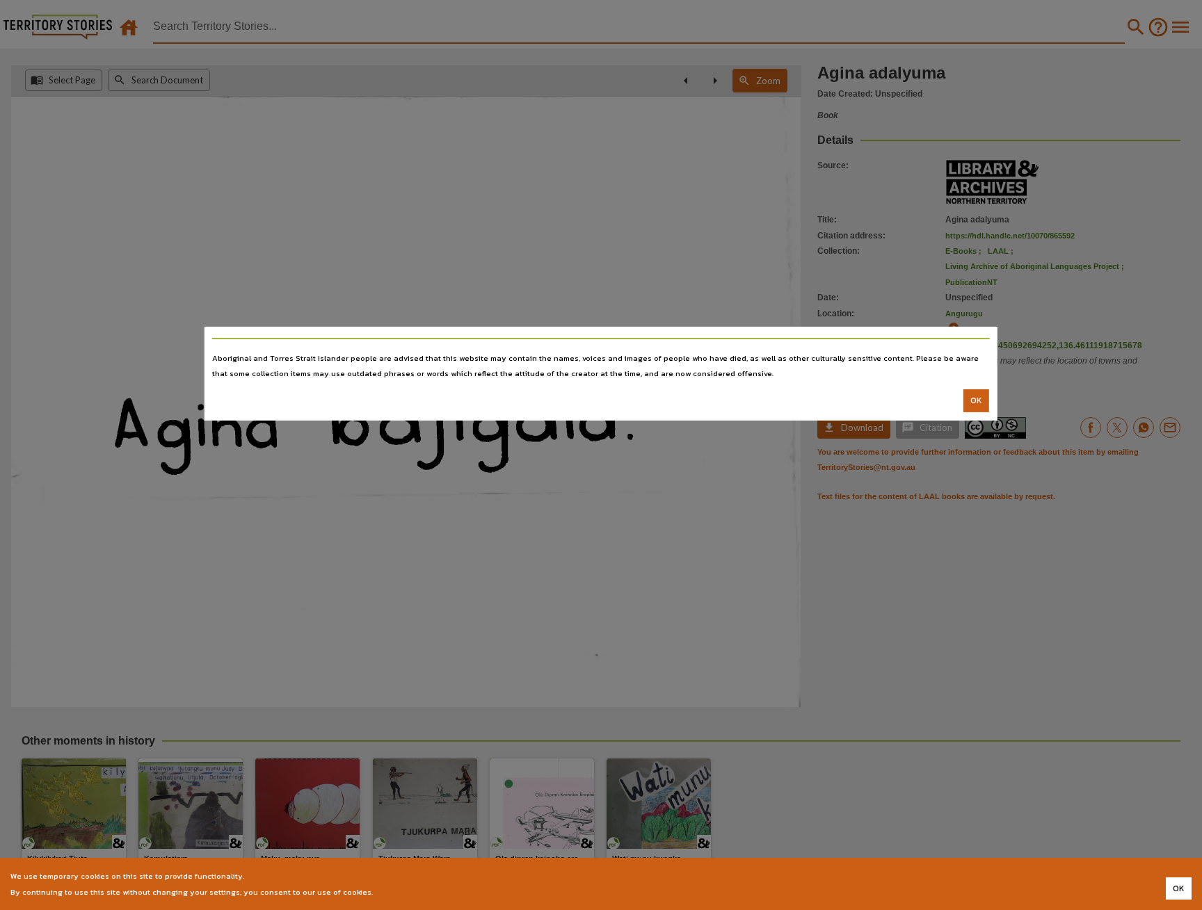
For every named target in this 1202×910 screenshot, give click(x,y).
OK (976, 400)
